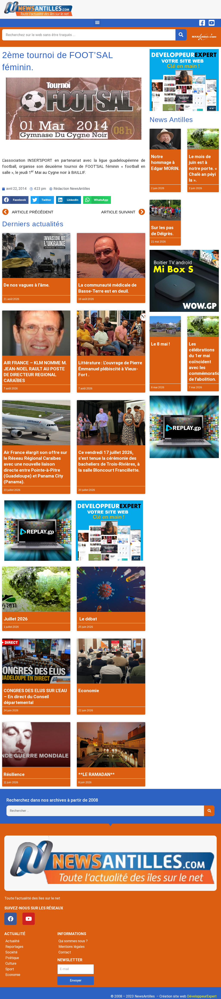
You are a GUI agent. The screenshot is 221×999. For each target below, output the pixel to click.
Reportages (14, 947)
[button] (97, 22)
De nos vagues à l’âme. (26, 285)
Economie (88, 690)
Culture (10, 963)
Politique (12, 958)
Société (11, 952)
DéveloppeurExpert (202, 996)
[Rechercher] (181, 34)
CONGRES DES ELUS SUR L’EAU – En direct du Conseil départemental (35, 696)
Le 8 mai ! (160, 344)
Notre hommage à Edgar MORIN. (165, 162)
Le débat (87, 619)
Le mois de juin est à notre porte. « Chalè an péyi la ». (203, 168)
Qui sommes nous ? (73, 941)
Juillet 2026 (16, 619)
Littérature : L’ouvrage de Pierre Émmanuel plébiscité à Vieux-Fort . (110, 368)
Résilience (14, 774)
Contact (64, 952)
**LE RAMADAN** (96, 774)
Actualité (12, 941)
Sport (9, 969)
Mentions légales (71, 947)
